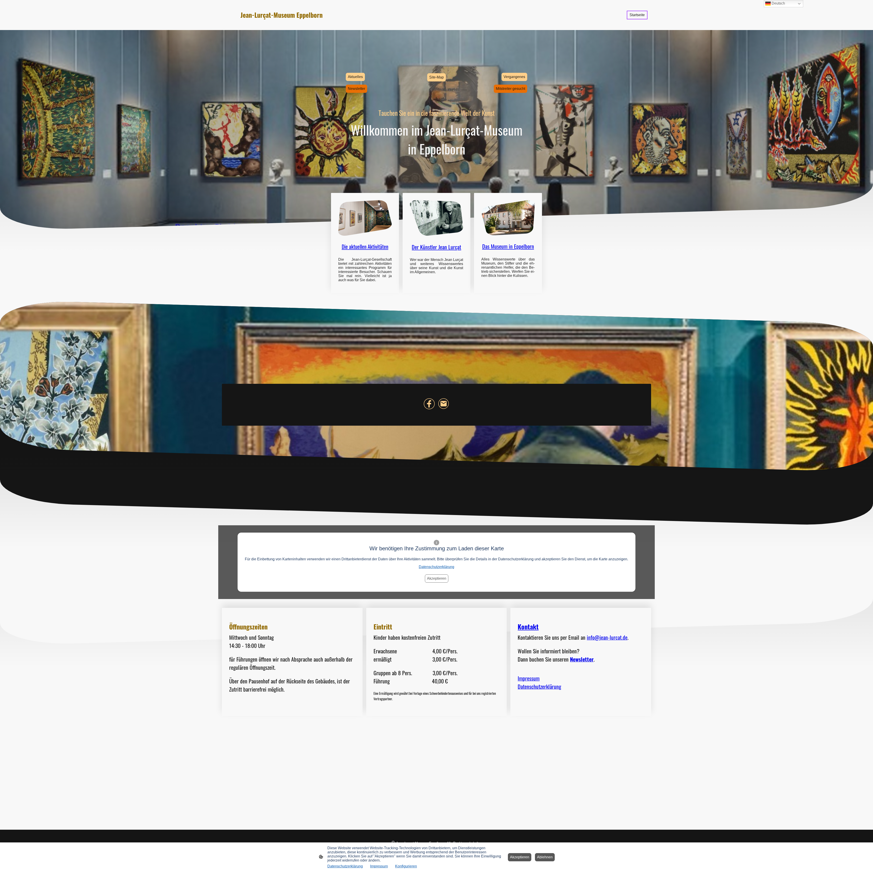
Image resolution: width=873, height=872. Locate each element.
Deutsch (778, 3)
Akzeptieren (436, 578)
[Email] (443, 403)
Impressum (379, 866)
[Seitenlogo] (293, 24)
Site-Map (436, 77)
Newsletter (356, 89)
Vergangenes (514, 77)
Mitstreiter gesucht (510, 89)
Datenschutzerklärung (436, 567)
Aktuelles (355, 77)
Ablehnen (545, 857)
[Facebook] (429, 403)
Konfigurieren (406, 866)
